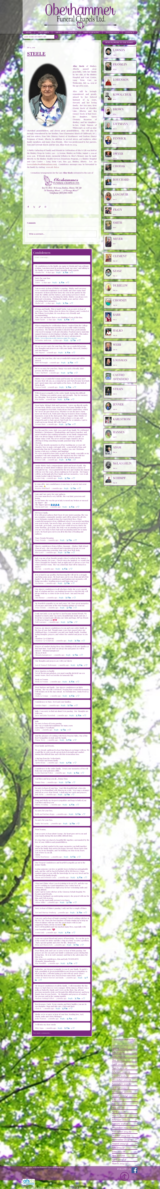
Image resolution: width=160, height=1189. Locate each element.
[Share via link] (40, 207)
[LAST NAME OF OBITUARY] (56, 37)
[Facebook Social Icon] (134, 1170)
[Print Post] (45, 207)
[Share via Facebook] (28, 207)
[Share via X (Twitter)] (34, 207)
